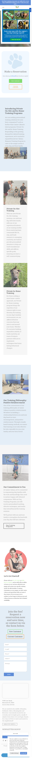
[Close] (30, 10)
